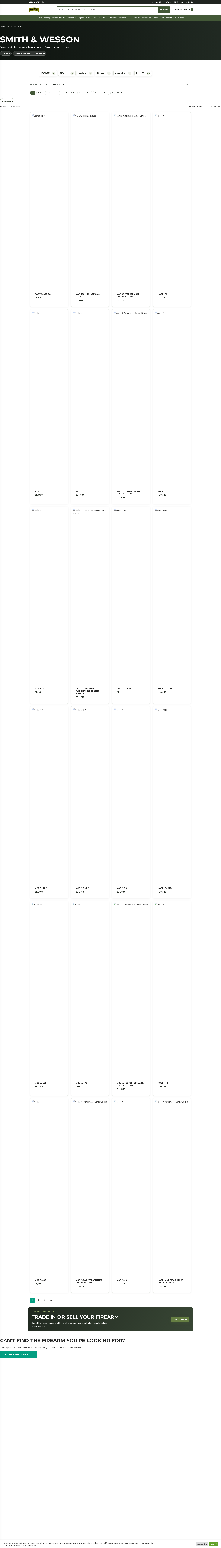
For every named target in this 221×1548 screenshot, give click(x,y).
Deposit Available (118, 93)
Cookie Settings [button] (202, 1544)
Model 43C (40, 1083)
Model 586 (40, 1280)
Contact (181, 18)
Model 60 (122, 1280)
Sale (73, 93)
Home (2, 27)
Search (164, 10)
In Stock (41, 93)
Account (178, 9)
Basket (189, 2)
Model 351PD (82, 888)
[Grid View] (215, 106)
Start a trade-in (180, 1319)
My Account (178, 2)
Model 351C (41, 888)
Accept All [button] (214, 1544)
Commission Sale (101, 93)
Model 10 (162, 294)
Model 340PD (164, 689)
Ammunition (71, 18)
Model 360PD (164, 888)
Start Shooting (44, 18)
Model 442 (81, 1083)
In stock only (7, 101)
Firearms (54, 18)
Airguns (80, 18)
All (33, 93)
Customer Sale (84, 93)
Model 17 (40, 491)
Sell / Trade (129, 18)
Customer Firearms (116, 18)
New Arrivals (53, 93)
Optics (88, 18)
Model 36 (122, 888)
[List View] (219, 106)
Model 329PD (124, 689)
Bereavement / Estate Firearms (158, 18)
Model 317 (40, 689)
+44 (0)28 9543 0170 (36, 2)
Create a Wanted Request (18, 1354)
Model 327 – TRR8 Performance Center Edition (87, 691)
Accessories (97, 18)
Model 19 (80, 491)
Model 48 (162, 1083)
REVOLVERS (8, 27)
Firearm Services (140, 18)
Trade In (173, 18)
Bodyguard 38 (43, 294)
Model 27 (162, 491)
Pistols (62, 18)
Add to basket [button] (42, 306)
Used (105, 18)
